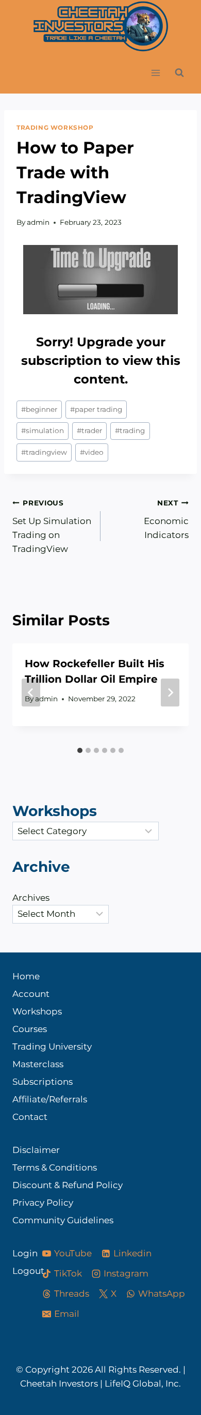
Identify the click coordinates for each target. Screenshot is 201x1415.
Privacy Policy (42, 1202)
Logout (18, 1271)
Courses (29, 1029)
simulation (42, 430)
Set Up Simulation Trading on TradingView (51, 526)
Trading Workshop (55, 127)
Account (30, 994)
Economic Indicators (166, 519)
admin (38, 222)
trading (130, 430)
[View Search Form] (179, 73)
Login (18, 1253)
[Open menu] (155, 73)
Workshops (37, 1011)
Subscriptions (42, 1081)
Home (26, 976)
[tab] (79, 750)
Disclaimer (36, 1150)
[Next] (170, 692)
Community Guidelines (62, 1220)
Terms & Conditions (54, 1167)
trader (89, 430)
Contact (29, 1117)
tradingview (44, 452)
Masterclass (37, 1064)
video (92, 452)
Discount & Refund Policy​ (67, 1185)
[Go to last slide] (31, 692)
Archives (30, 898)
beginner (39, 409)
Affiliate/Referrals (49, 1099)
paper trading (96, 409)
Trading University (52, 1046)
